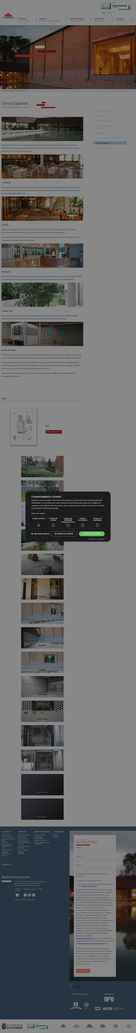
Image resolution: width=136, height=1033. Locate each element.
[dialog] (68, 516)
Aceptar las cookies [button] (92, 534)
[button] (40, 534)
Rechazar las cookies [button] (64, 534)
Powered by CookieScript (96, 539)
